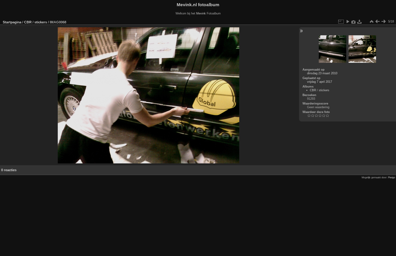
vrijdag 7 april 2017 (319, 81)
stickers (40, 22)
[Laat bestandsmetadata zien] (354, 22)
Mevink (201, 13)
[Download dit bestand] (360, 22)
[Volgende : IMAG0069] (383, 22)
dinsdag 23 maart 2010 (322, 73)
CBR (28, 22)
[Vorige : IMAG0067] (377, 22)
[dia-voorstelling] (348, 22)
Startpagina (12, 22)
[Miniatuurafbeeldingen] (371, 22)
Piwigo (391, 177)
